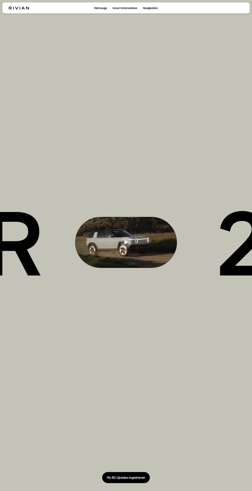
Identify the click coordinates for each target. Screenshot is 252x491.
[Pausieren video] (126, 242)
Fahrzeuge (100, 8)
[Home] (18, 8)
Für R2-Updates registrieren (126, 477)
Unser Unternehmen (124, 8)
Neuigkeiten (150, 8)
